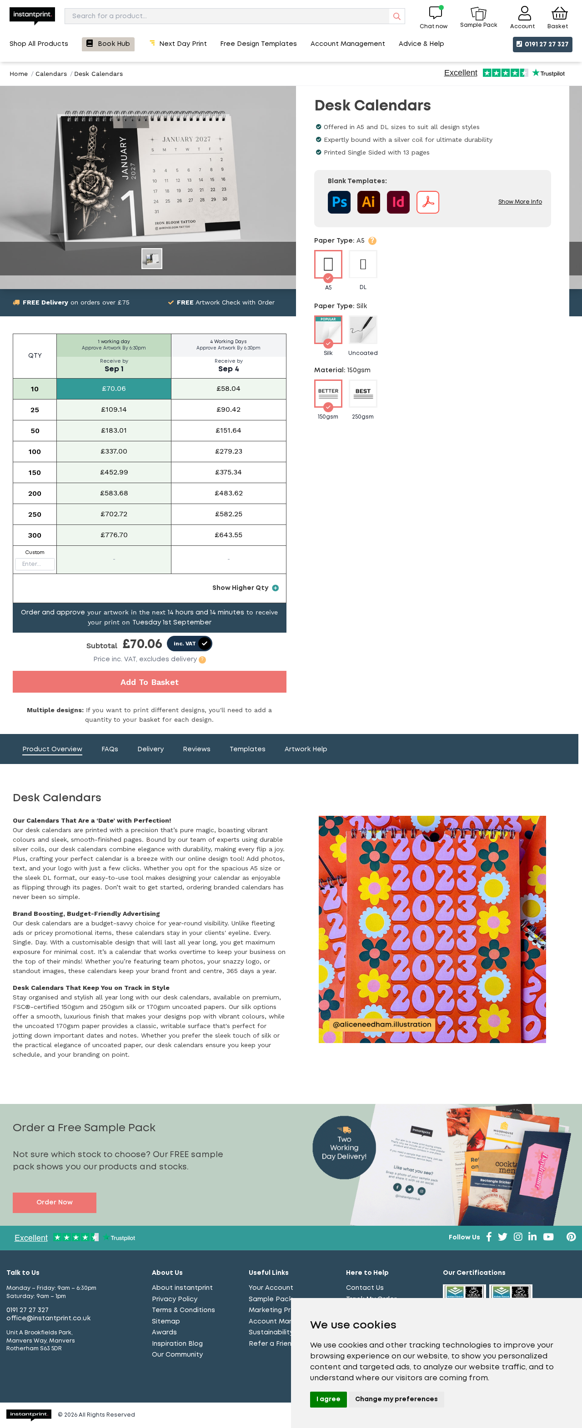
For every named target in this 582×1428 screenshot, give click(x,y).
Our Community (177, 1355)
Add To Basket (149, 682)
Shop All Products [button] (39, 44)
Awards (164, 1332)
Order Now (54, 1202)
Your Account (271, 1288)
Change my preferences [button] (396, 1399)
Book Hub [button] (114, 44)
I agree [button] (328, 1399)
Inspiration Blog (177, 1344)
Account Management (286, 1321)
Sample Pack (270, 1299)
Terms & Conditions (183, 1310)
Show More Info (520, 202)
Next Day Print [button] (183, 44)
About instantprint (182, 1288)
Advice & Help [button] (421, 44)
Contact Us (365, 1288)
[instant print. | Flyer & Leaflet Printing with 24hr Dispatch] (32, 16)
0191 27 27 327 (546, 44)
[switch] (189, 643)
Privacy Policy (174, 1299)
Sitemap (166, 1321)
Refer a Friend (272, 1344)
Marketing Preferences (287, 1310)
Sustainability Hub (278, 1332)
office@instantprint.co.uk (48, 1318)
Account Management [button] (348, 44)
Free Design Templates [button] (258, 44)
